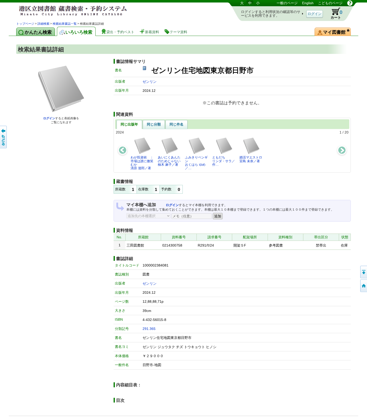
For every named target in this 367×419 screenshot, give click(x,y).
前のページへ (3, 137)
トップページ (25, 23)
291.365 (149, 329)
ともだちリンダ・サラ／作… (223, 160)
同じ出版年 (129, 124)
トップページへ (363, 285)
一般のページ (287, 3)
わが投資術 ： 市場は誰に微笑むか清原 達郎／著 (143, 162)
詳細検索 (43, 23)
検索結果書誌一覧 (65, 23)
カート (337, 14)
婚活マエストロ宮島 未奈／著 (250, 159)
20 (347, 132)
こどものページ (330, 3)
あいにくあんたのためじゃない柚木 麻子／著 (169, 160)
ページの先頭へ (363, 272)
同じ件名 (177, 124)
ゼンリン (150, 82)
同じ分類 (154, 124)
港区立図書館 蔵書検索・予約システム (69, 10)
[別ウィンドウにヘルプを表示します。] (350, 2)
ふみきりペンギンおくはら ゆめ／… (196, 162)
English (308, 3)
